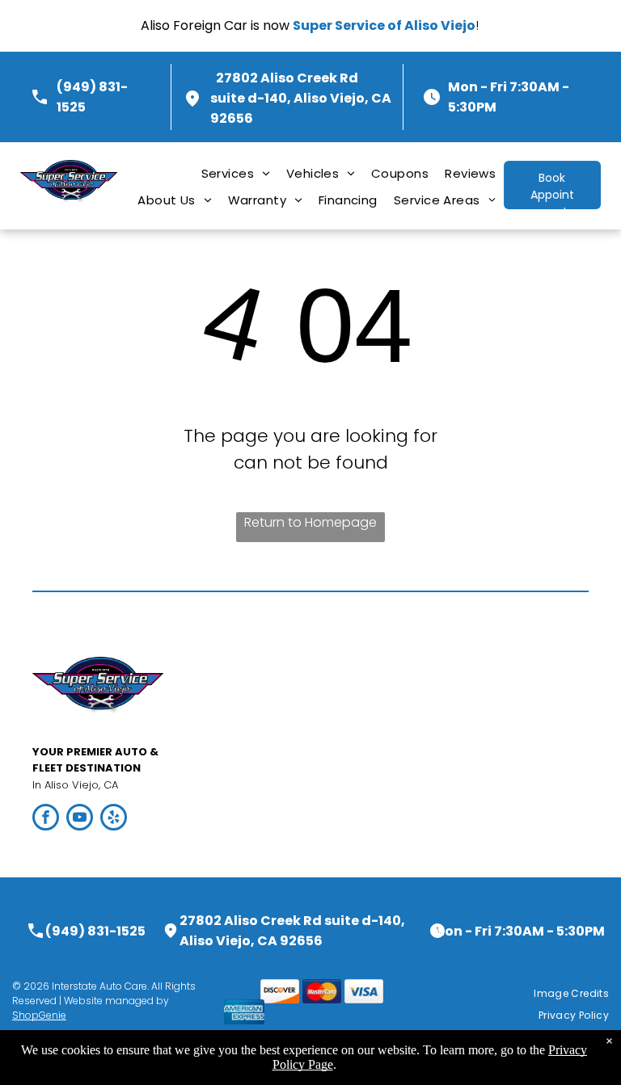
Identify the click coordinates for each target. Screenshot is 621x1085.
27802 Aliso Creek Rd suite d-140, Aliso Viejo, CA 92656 (300, 98)
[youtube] (79, 819)
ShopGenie (39, 1015)
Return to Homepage (310, 522)
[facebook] (45, 819)
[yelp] (113, 819)
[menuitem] (235, 173)
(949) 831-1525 (95, 931)
